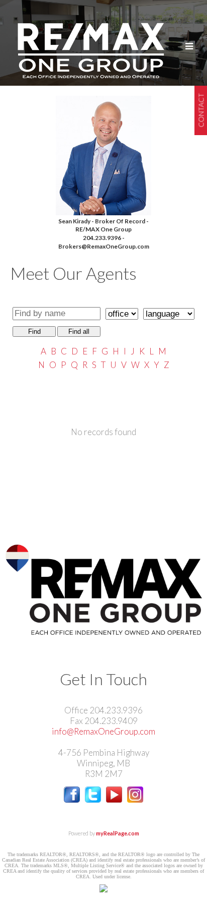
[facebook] (72, 799)
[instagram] (135, 799)
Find (34, 331)
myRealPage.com (117, 833)
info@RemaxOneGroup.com (103, 731)
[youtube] (114, 799)
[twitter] (93, 799)
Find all (78, 331)
